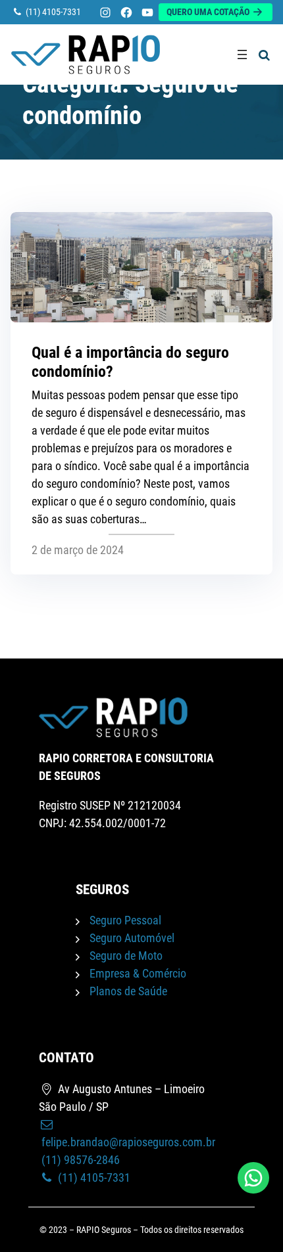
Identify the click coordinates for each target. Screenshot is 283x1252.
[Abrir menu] (242, 54)
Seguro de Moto (126, 955)
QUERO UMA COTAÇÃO (209, 12)
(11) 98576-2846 (79, 1160)
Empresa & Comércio (138, 973)
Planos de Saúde (128, 991)
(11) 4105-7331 (92, 1177)
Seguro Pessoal (125, 920)
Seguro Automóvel (132, 938)
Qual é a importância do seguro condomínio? (130, 362)
